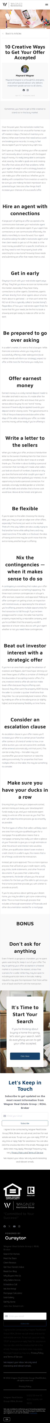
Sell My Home (9, 1302)
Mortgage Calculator (13, 1293)
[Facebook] (5, 1226)
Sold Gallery (9, 1297)
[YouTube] (14, 1226)
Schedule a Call (10, 1284)
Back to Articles (13, 33)
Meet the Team (10, 1258)
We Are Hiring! (10, 1289)
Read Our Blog (10, 1271)
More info (33, 1413)
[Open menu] (46, 5)
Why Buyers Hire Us (12, 1275)
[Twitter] (9, 1226)
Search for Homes (12, 1254)
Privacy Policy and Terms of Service (27, 1152)
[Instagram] (19, 1226)
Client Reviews (10, 1262)
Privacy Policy (25, 1386)
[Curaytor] (16, 1240)
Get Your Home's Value (14, 1267)
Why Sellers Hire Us (12, 1280)
